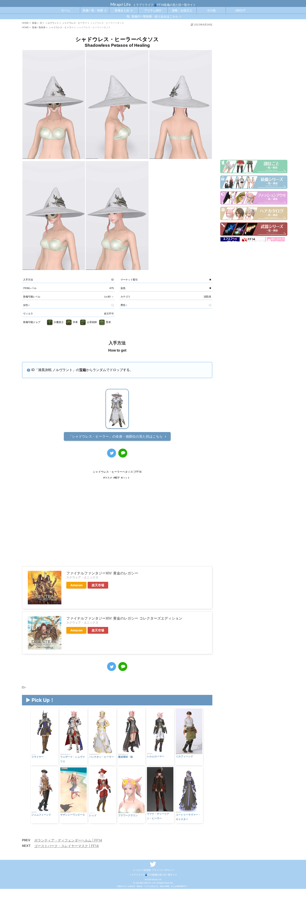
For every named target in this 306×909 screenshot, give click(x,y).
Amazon (76, 585)
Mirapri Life (120, 4)
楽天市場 (98, 585)
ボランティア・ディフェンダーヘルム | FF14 (68, 840)
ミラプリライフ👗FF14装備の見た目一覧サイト (153, 874)
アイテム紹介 (153, 10)
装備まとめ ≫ (124, 10)
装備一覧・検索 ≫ (95, 10)
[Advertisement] (117, 526)
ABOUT (240, 10)
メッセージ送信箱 (142, 870)
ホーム (65, 10)
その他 (211, 10)
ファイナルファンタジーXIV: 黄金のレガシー (102, 573)
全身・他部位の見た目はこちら (116, 436)
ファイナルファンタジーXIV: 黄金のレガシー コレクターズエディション (124, 618)
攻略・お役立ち (182, 10)
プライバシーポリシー (163, 870)
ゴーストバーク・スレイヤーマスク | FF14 (66, 846)
